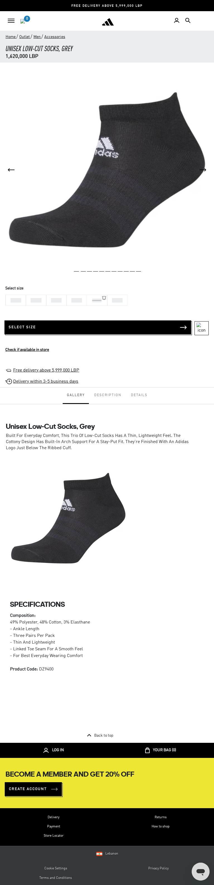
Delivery (53, 817)
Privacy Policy (158, 868)
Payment (53, 826)
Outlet (25, 37)
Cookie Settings (55, 868)
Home (11, 37)
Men (37, 37)
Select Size (22, 327)
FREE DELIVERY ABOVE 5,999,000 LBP (107, 6)
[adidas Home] (108, 22)
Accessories (54, 37)
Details (139, 395)
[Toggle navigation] (11, 20)
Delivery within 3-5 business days (45, 381)
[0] (22, 21)
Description (107, 395)
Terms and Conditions (55, 878)
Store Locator (54, 836)
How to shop (161, 826)
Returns (161, 817)
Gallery (76, 395)
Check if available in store (27, 350)
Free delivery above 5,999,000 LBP (46, 370)
